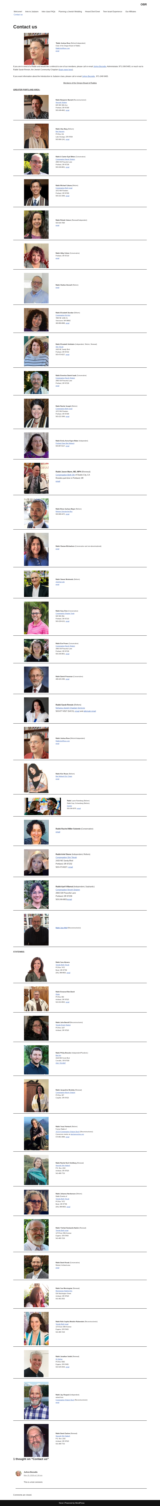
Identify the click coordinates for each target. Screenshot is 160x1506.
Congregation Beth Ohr (65, 475)
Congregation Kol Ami (63, 315)
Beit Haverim (60, 131)
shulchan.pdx (60, 582)
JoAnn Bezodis (99, 66)
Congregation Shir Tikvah (66, 857)
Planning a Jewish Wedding (70, 12)
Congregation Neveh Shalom (65, 159)
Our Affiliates (130, 12)
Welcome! (18, 12)
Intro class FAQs (48, 12)
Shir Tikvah (59, 347)
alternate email (90, 711)
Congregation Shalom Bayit (65, 1400)
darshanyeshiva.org (77, 1134)
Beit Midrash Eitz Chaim (64, 776)
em (67, 354)
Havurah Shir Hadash (63, 1165)
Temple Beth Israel (62, 1230)
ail (68, 354)
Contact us (18, 15)
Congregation (60, 1092)
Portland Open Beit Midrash (65, 443)
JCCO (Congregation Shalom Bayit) (68, 1132)
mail (58, 481)
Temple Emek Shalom (63, 1025)
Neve (61, 1503)
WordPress (79, 1503)
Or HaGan (59, 1359)
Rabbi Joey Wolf (61, 928)
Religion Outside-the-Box (64, 511)
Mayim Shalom (70, 1092)
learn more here (65, 70)
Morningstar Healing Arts (64, 1291)
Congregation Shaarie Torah (65, 613)
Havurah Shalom (61, 102)
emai (67, 139)
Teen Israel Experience (112, 12)
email (57, 51)
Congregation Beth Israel (64, 188)
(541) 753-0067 (61, 1063)
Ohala (58, 994)
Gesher (69, 806)
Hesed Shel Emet (92, 12)
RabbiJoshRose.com (63, 48)
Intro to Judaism (31, 12)
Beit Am (58, 1055)
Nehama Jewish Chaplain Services (70, 708)
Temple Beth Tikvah (62, 965)
